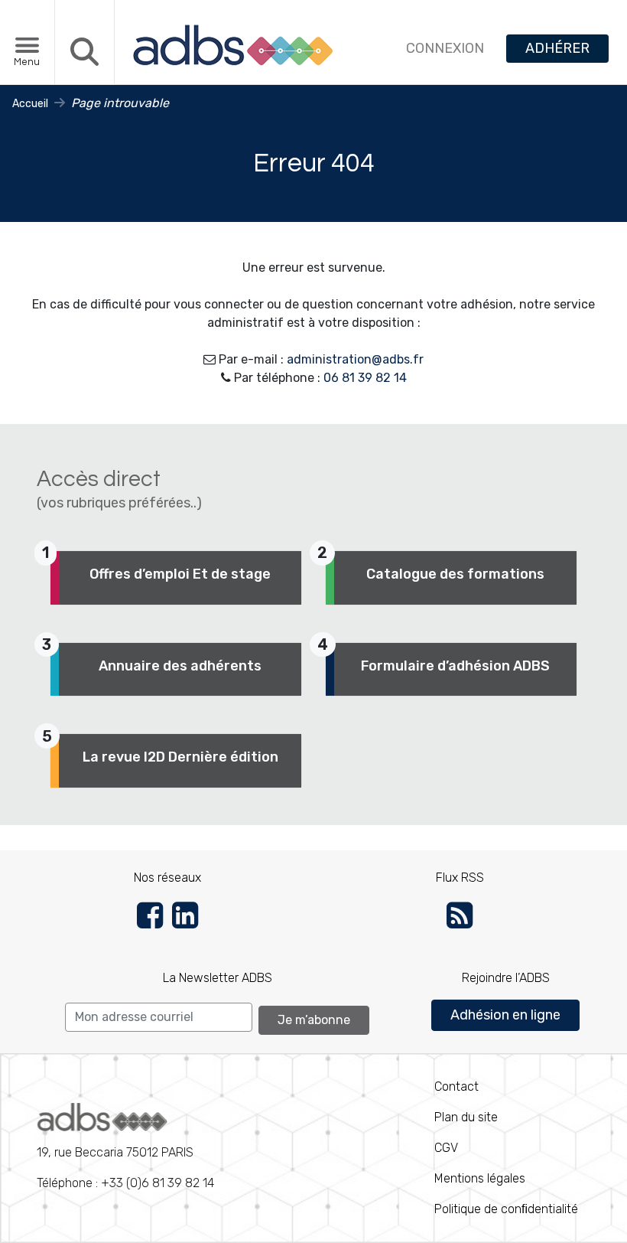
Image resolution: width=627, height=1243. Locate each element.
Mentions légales (479, 1178)
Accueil (30, 103)
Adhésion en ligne (505, 1014)
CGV (446, 1147)
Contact (456, 1086)
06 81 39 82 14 (365, 377)
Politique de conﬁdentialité (506, 1209)
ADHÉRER (557, 48)
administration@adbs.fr (355, 359)
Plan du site (466, 1117)
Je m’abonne (314, 1020)
